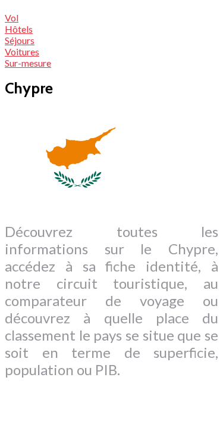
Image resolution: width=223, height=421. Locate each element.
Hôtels (19, 29)
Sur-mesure (28, 62)
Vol (11, 17)
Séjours (19, 40)
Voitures (22, 51)
